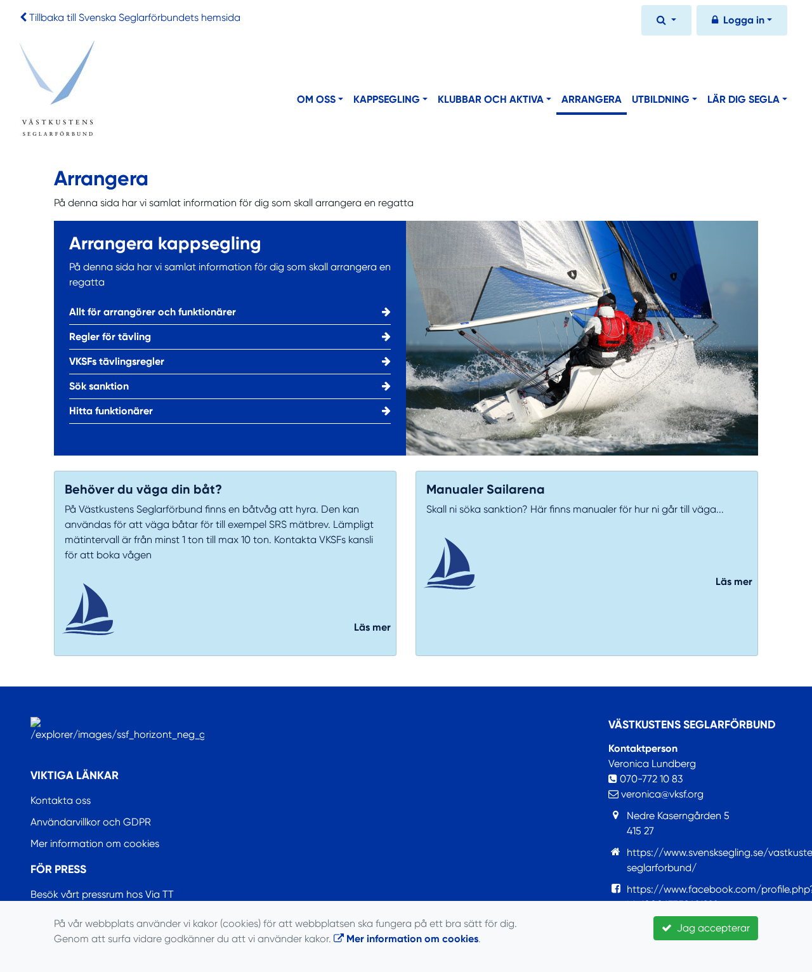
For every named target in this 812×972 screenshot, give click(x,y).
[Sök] (666, 22)
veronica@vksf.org (661, 794)
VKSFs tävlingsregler (116, 361)
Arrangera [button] (591, 99)
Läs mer (372, 627)
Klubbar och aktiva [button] (491, 99)
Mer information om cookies (94, 843)
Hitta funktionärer (111, 411)
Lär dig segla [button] (743, 99)
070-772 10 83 (650, 779)
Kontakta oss (60, 800)
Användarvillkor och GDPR (90, 822)
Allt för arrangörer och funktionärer (152, 312)
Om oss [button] (316, 99)
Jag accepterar (711, 928)
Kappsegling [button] (386, 99)
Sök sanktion (99, 386)
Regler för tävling (110, 337)
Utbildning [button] (661, 99)
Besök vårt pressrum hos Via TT (102, 894)
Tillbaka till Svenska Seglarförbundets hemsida (134, 17)
